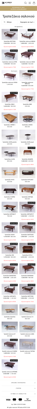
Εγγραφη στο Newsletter (18, 393)
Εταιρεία (18, 388)
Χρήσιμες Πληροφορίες (18, 382)
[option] (18, 8)
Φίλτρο (9, 22)
